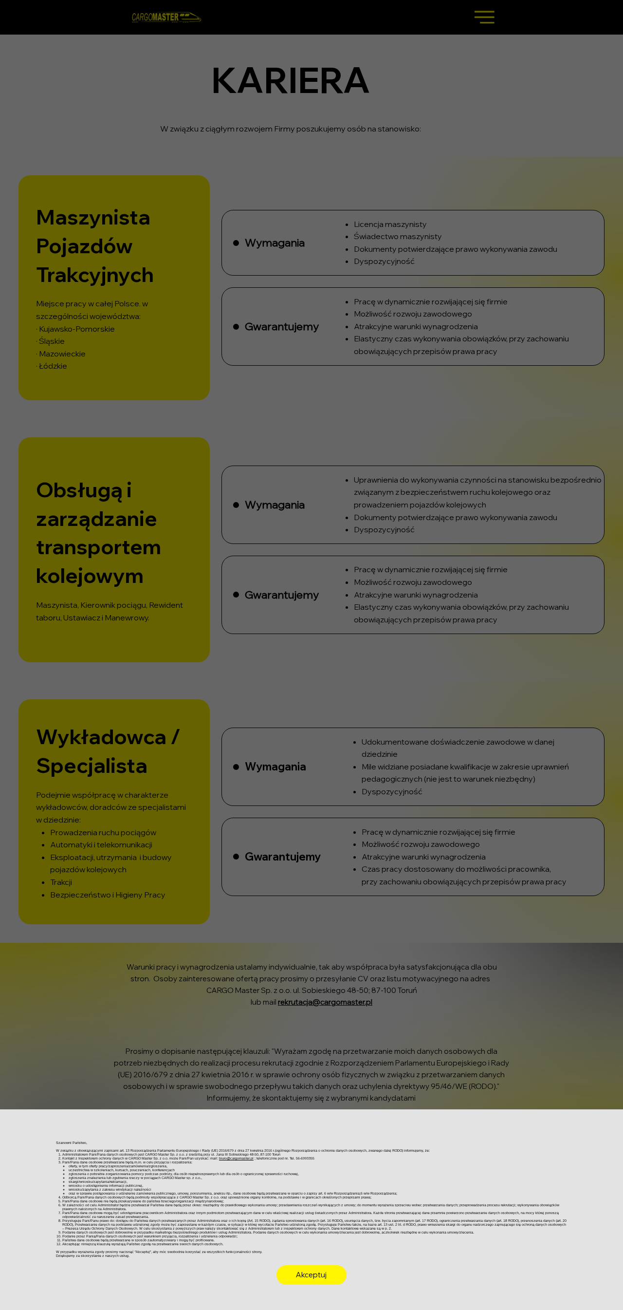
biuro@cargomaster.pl (236, 1158)
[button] (311, 1275)
